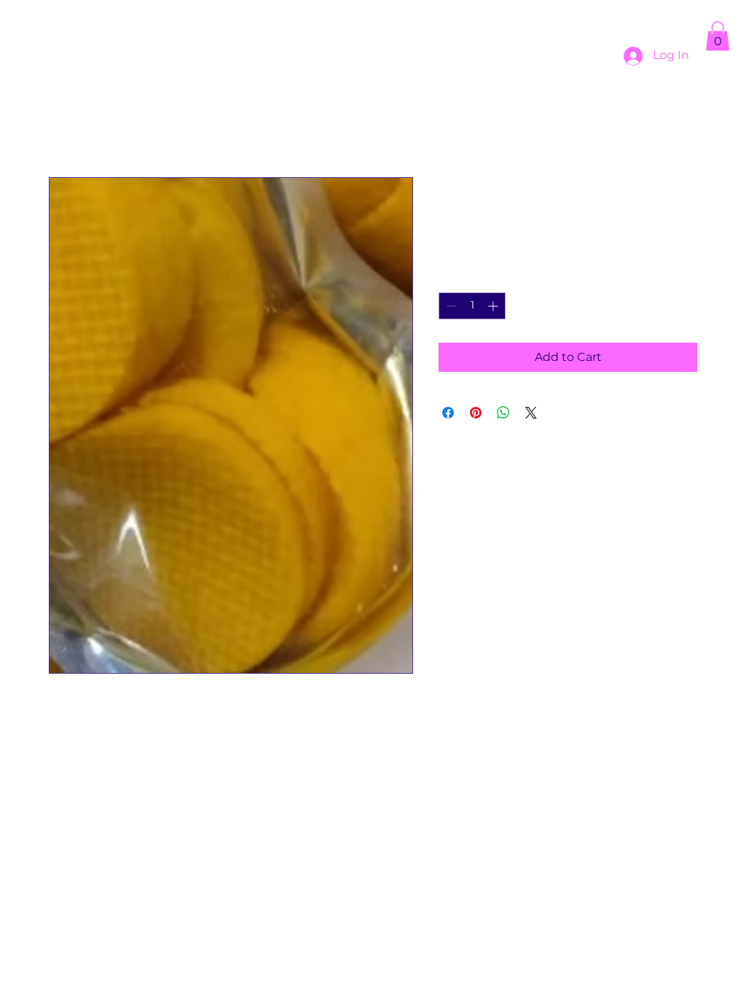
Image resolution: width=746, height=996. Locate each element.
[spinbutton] (472, 306)
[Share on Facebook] (448, 412)
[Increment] (494, 306)
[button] (717, 36)
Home (67, 124)
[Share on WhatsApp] (503, 412)
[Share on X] (531, 412)
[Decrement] (450, 306)
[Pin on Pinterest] (475, 412)
